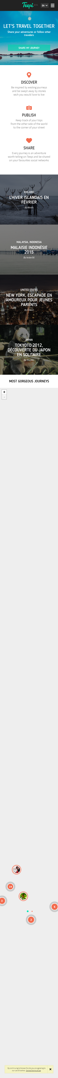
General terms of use (33, 1070)
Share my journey (29, 47)
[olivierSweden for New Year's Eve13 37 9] (16, 870)
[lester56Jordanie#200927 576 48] (23, 896)
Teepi (29, 5)
